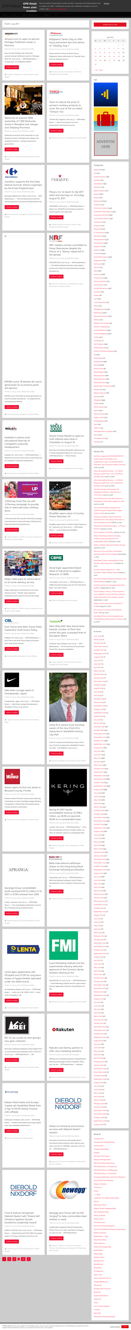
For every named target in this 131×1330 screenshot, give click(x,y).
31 (95, 64)
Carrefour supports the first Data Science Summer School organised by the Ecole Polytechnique (23, 184)
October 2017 (99, 741)
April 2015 (97, 845)
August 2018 (98, 716)
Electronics (77, 1245)
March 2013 (98, 933)
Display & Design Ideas (102, 1160)
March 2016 (98, 807)
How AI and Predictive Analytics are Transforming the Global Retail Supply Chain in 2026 (108, 510)
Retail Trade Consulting (57, 286)
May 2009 (97, 1093)
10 (95, 52)
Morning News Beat (101, 1212)
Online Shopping (100, 334)
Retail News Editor (28, 49)
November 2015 (100, 821)
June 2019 (97, 692)
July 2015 (97, 835)
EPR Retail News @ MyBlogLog (105, 1170)
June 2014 (97, 880)
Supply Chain (99, 417)
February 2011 (99, 1020)
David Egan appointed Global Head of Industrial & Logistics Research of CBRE (65, 571)
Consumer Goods (100, 208)
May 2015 (97, 842)
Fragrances (98, 260)
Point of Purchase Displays (104, 351)
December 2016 (100, 776)
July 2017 (97, 751)
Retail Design (99, 372)
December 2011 (99, 985)
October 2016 (99, 783)
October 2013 (99, 908)
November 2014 (100, 863)
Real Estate (98, 358)
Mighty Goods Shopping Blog (105, 1208)
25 (100, 60)
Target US (97, 1299)
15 (119, 52)
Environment (98, 243)
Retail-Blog (98, 1254)
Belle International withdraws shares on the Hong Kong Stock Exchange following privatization (66, 866)
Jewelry (67, 845)
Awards (54, 662)
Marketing (34, 608)
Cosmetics (98, 222)
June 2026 (97, 636)
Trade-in (97, 428)
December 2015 (99, 817)
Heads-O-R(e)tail (100, 1184)
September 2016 (100, 786)
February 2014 (99, 894)
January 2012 (98, 981)
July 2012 (97, 960)
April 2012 (97, 971)
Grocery (60, 138)
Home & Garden (100, 281)
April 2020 (97, 667)
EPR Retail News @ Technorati (105, 1173)
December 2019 (100, 681)
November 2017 (100, 737)
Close (106, 3)
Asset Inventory (99, 177)
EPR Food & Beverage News (104, 1163)
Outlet (96, 337)
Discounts (29, 537)
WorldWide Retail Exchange (104, 1316)
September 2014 (100, 870)
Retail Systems (99, 1243)
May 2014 (97, 884)
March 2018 (98, 723)
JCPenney (97, 1187)
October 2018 (99, 709)
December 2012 (99, 943)
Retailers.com (99, 1261)
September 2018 (100, 713)
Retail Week (98, 1250)
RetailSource (98, 1264)
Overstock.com (99, 1222)
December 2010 (100, 1027)
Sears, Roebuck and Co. (102, 1278)
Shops (7, 722)
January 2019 (98, 702)
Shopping (97, 400)
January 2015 (98, 856)
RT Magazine (98, 1271)
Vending (97, 442)
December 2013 (99, 901)
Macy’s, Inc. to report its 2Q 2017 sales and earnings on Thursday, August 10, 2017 (66, 195)
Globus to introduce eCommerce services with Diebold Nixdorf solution (66, 1129)
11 (100, 52)
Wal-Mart (97, 1313)
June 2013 (97, 922)
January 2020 (99, 678)
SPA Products (99, 407)
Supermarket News (101, 1296)
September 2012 (100, 953)
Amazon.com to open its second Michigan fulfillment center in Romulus (22, 42)
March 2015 (98, 849)
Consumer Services (101, 215)
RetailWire (98, 1268)
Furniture (74, 224)
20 (109, 56)
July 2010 (97, 1044)
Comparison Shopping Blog (104, 1142)
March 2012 (98, 974)
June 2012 (97, 964)
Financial (67, 224)
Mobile (96, 320)
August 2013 (98, 915)
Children (22, 537)
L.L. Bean (97, 1194)
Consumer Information (65, 72)
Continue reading (11, 67)
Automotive (98, 184)
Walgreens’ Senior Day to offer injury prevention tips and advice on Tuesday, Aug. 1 (66, 42)
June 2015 (97, 838)
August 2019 (98, 688)
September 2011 (100, 995)
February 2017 (99, 769)
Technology (98, 421)
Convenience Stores (101, 219)
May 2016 (97, 800)
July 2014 (97, 877)
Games (96, 267)
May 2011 (97, 1009)
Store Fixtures (99, 414)
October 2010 (99, 1034)
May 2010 (97, 1051)
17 (95, 56)
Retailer (7, 77)
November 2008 (100, 1114)
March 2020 (98, 671)
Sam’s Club (98, 1275)
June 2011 (97, 1006)
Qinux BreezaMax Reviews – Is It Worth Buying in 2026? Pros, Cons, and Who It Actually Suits (108, 474)
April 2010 (97, 1055)
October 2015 (99, 824)
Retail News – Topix (101, 1236)
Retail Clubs (98, 369)
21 (114, 56)
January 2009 (99, 1107)
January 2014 (98, 898)
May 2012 (97, 967)
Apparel (54, 224)
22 (119, 56)
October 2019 (99, 685)
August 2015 (98, 831)
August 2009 (98, 1083)
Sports (96, 410)
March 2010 (98, 1058)
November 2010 (100, 1030)
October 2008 (99, 1117)
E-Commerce (62, 1161)
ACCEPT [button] (125, 1326)
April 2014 (97, 887)
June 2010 (97, 1048)
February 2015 (99, 852)
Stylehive (97, 1292)
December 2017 (99, 734)
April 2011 (97, 1013)
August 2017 (98, 748)
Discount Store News (102, 1156)
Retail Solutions (75, 1077)
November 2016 (100, 779)
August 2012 (98, 957)
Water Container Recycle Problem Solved (109, 545)
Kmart (96, 1191)
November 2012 (100, 946)
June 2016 (97, 796)
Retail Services (99, 376)
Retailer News (99, 1257)
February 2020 (99, 674)
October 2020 (99, 650)
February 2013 (99, 936)
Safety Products (100, 393)
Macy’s (96, 1201)
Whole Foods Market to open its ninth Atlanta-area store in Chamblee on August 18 (66, 439)
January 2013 (98, 939)
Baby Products (99, 191)
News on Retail (99, 1215)
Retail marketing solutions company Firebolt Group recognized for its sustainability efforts (107, 538)
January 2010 (98, 1065)
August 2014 (98, 873)
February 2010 (99, 1062)
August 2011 (98, 999)
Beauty (96, 194)
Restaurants (72, 761)
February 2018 (99, 727)
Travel (96, 435)
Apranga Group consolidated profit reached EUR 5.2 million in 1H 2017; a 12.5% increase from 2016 (23, 891)
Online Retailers (28, 74)
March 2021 (98, 639)
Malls (79, 224)
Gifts (95, 271)
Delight (96, 1153)
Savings (97, 396)
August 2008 (98, 1124)
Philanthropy (33, 214)
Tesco (96, 1303)
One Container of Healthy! (103, 532)
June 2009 (98, 1090)
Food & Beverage (19, 156)
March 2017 (98, 765)
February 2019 (99, 699)
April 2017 (97, 762)
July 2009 (97, 1086)
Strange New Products (102, 1289)
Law (65, 138)
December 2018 (100, 706)
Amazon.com (99, 1139)
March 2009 (98, 1100)
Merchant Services (101, 316)
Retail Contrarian (100, 1233)
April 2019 (97, 695)
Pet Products (99, 344)
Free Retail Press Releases (103, 1180)
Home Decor (98, 285)
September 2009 (100, 1079)
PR (95, 355)
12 (104, 52)
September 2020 (100, 653)
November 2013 (100, 905)
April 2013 (97, 929)
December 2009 (100, 1069)
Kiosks (96, 295)
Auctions (97, 180)
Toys (95, 424)
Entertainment (99, 239)
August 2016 (98, 789)
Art (95, 173)
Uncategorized (99, 438)
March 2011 (98, 1016)
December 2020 (100, 646)
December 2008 (100, 1110)
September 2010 (100, 1037)
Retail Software (99, 379)
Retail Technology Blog (102, 1247)
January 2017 (98, 772)
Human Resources (101, 288)
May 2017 (97, 758)
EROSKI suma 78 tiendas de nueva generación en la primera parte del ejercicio (23, 384)
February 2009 (99, 1103)
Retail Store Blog (100, 1240)
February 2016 (99, 810)
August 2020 (98, 657)
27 (109, 60)
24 (96, 60)
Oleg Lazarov (99, 1219)
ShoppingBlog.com (101, 1282)
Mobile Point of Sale (101, 323)
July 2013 (97, 919)
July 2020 (97, 660)
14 (23, 1259)
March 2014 (98, 891)
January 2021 (98, 643)
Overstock (97, 341)
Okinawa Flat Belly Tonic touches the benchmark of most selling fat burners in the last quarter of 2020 (109, 519)
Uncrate (97, 1310)
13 (109, 52)
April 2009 (97, 1096)
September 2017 (100, 744)
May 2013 (97, 926)
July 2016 (97, 793)
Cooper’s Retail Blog (101, 1149)
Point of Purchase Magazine (104, 1226)
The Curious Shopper (102, 1306)
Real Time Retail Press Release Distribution (110, 1229)
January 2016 (98, 814)
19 (105, 56)
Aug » (101, 70)
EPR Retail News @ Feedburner (105, 1166)
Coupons (97, 226)
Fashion (97, 250)
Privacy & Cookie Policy (57, 9)
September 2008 (100, 1121)
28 (114, 60)
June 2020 (97, 664)
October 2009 (99, 1075)
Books (9, 608)
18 (100, 56)
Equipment (23, 1067)
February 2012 (99, 978)
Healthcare (77, 72)
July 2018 (97, 720)
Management (18, 74)
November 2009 (100, 1072)
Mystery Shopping (100, 327)
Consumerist (98, 1146)
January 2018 (98, 730)
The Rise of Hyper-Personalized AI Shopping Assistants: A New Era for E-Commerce (108, 492)
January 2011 (98, 1023)
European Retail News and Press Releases (109, 1177)
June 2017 (97, 755)
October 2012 (99, 950)
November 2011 (99, 988)
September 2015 (100, 828)
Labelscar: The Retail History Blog (106, 1198)
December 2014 (99, 859)
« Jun (96, 70)
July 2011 (97, 1002)
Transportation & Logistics (103, 431)
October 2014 (99, 866)
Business (10, 74)
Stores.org (97, 1285)
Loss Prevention (100, 302)
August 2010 (98, 1041)
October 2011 (98, 992)
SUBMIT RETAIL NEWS (110, 24)
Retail (36, 74)
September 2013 (100, 912)
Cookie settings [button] (115, 1327)
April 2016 (97, 803)
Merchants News (100, 1205)
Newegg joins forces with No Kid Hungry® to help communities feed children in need (68, 1216)
